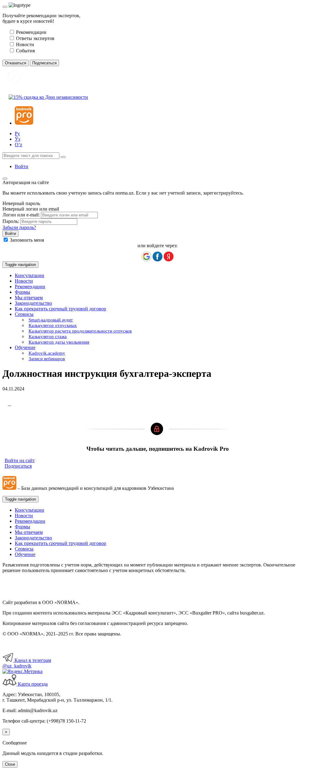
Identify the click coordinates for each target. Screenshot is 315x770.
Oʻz (18, 144)
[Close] (4, 7)
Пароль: (10, 221)
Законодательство (33, 303)
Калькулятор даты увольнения (59, 342)
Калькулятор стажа (48, 336)
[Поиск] (63, 157)
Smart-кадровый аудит (51, 319)
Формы (22, 292)
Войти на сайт (20, 460)
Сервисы (24, 548)
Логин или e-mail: (21, 214)
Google (146, 256)
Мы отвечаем (29, 297)
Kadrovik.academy (47, 353)
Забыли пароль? (19, 227)
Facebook (157, 256)
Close (10, 764)
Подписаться (18, 466)
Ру (17, 133)
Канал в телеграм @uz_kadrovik (26, 663)
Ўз (17, 139)
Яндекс (168, 256)
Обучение (25, 554)
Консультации (29, 275)
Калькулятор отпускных (53, 325)
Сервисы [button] (24, 314)
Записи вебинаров (47, 358)
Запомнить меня (27, 240)
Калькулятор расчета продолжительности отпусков (80, 331)
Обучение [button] (25, 347)
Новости (24, 281)
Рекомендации (30, 286)
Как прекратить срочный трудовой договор (60, 308)
